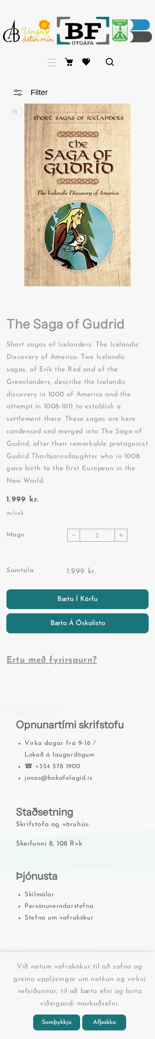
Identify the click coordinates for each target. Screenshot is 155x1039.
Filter (39, 92)
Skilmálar (39, 895)
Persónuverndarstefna (59, 906)
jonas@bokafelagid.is (58, 778)
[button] (51, 62)
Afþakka (104, 1022)
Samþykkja (56, 1022)
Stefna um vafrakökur (59, 918)
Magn (15, 535)
